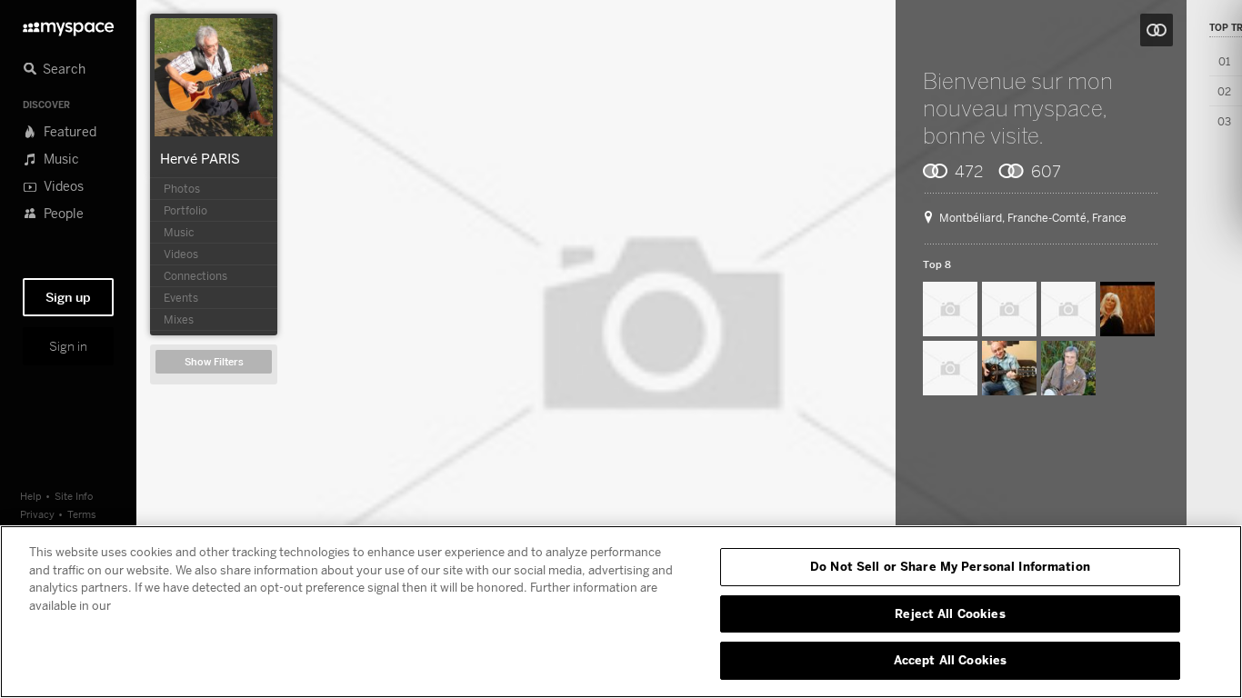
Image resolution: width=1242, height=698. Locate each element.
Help (31, 496)
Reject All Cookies (950, 613)
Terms (81, 514)
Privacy (37, 514)
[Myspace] (68, 24)
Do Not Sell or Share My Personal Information (950, 566)
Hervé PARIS (200, 158)
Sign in (68, 346)
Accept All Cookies (950, 660)
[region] (621, 611)
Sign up (68, 297)
